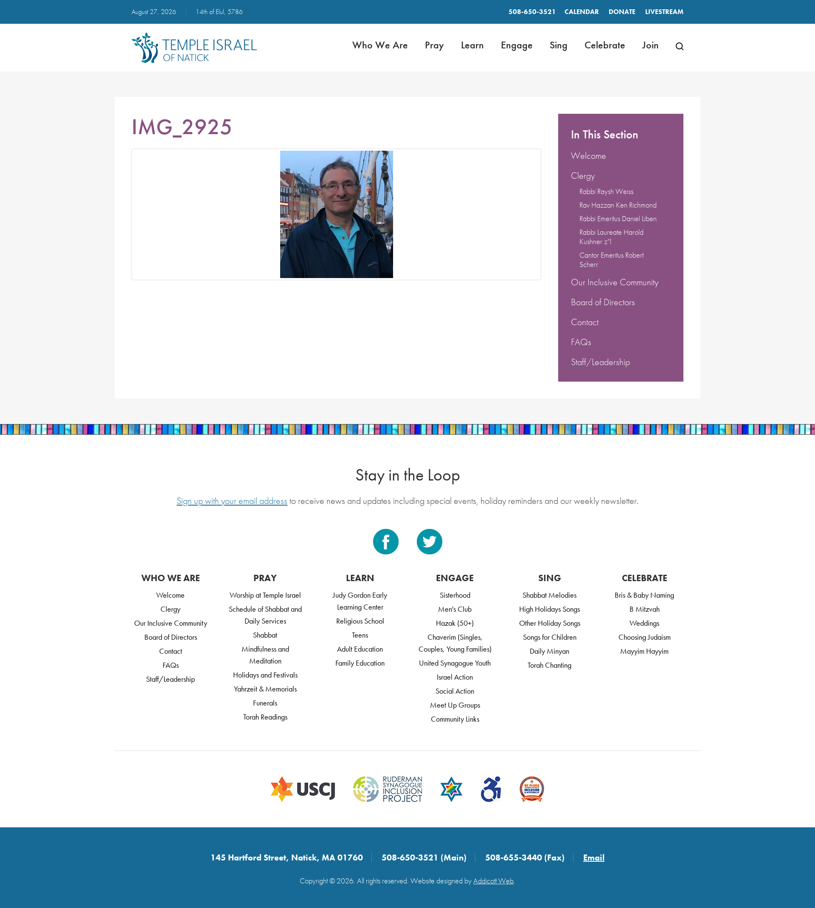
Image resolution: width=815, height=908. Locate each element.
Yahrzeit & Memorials (265, 689)
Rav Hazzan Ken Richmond (618, 205)
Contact (585, 322)
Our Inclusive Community (614, 282)
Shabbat (265, 635)
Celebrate (605, 44)
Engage (517, 44)
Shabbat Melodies (549, 595)
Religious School (360, 621)
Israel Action (455, 677)
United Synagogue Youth (455, 663)
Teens (360, 635)
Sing (559, 44)
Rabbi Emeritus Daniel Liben (618, 218)
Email (593, 857)
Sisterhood (455, 595)
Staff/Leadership (600, 362)
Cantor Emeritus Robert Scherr (611, 259)
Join (650, 44)
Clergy (583, 175)
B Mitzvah (645, 609)
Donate (622, 11)
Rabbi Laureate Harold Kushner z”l (611, 236)
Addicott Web (493, 881)
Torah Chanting (549, 665)
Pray (434, 44)
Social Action (455, 691)
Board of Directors (603, 302)
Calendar (582, 11)
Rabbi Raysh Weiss (606, 191)
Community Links (455, 719)
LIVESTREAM (664, 11)
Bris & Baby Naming (644, 595)
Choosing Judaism (644, 637)
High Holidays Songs (549, 609)
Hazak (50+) (455, 623)
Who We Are (380, 44)
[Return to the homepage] (194, 47)
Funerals (265, 703)
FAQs (581, 342)
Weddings (644, 623)
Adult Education (360, 649)
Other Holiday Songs (549, 623)
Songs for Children (549, 637)
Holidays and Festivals (265, 675)
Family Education (360, 663)
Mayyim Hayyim (644, 651)
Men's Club (455, 609)
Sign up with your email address (232, 501)
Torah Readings (265, 717)
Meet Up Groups (455, 705)
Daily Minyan (549, 651)
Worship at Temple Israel (265, 595)
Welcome (588, 155)
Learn (472, 44)
